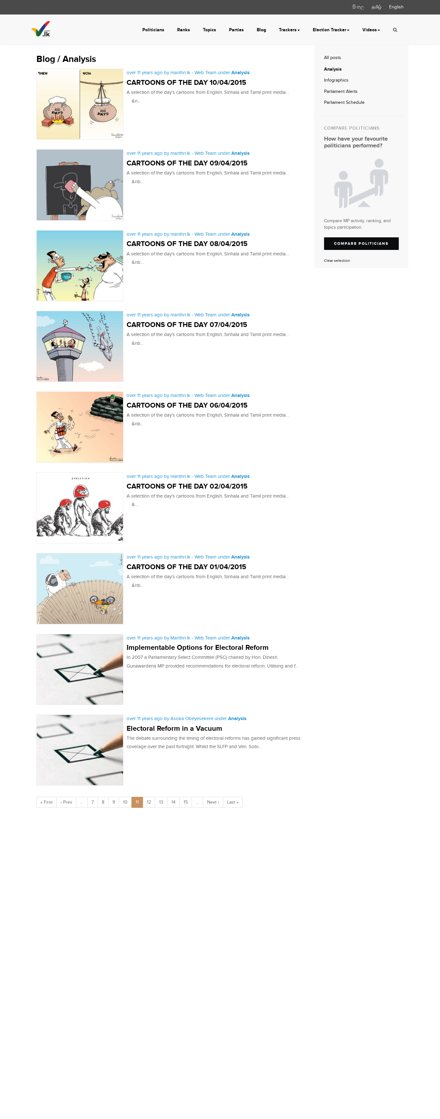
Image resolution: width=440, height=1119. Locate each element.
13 (161, 802)
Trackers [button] (288, 30)
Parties (236, 30)
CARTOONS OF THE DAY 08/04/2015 (187, 244)
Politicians (153, 30)
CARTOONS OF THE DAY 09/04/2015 (187, 163)
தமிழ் (376, 7)
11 (137, 802)
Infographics (336, 80)
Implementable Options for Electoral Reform (198, 647)
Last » (232, 802)
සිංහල (358, 7)
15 (186, 802)
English (396, 7)
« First (47, 802)
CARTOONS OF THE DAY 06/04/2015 (187, 405)
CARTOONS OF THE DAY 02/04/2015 (187, 486)
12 (149, 802)
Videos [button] (369, 30)
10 (125, 802)
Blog (261, 30)
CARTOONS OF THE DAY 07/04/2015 (187, 325)
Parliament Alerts (341, 91)
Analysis (333, 69)
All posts (332, 57)
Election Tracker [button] (329, 30)
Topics (209, 30)
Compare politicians (361, 243)
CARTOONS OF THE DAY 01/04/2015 (186, 567)
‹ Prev (66, 802)
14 (173, 802)
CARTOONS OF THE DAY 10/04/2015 (186, 82)
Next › (213, 802)
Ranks (183, 30)
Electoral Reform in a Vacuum (174, 728)
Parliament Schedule (344, 102)
